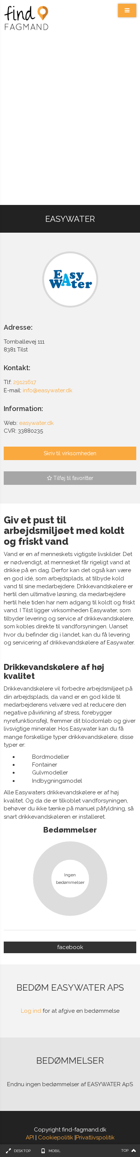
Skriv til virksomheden (70, 453)
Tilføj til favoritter (72, 478)
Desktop (22, 1151)
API (30, 1137)
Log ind (31, 1011)
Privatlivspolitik (95, 1137)
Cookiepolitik (55, 1137)
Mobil (54, 1151)
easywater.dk (36, 423)
